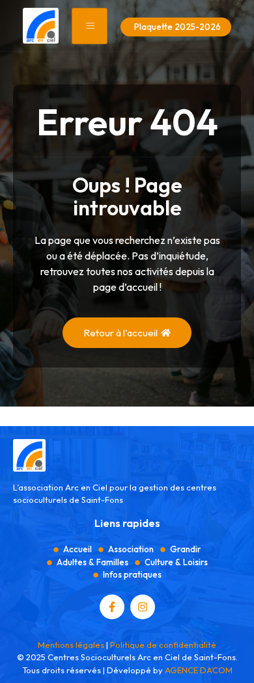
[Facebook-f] (112, 607)
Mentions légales (71, 644)
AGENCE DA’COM (199, 670)
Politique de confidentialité (163, 644)
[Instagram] (142, 607)
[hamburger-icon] (89, 26)
